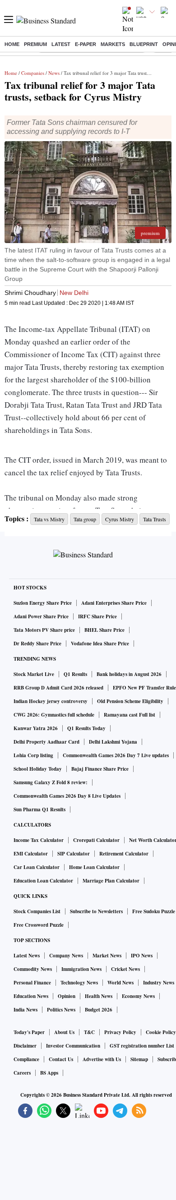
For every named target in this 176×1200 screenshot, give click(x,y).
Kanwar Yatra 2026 (36, 728)
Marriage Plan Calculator (111, 881)
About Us (64, 1032)
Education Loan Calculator (43, 881)
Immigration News (81, 969)
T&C (89, 1032)
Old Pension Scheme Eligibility (130, 701)
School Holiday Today (38, 769)
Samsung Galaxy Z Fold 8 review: (51, 782)
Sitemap (139, 1059)
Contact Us (61, 1059)
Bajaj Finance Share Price (100, 769)
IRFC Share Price (97, 616)
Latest (60, 44)
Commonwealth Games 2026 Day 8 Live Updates (67, 796)
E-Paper (85, 44)
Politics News (61, 1010)
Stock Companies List (37, 911)
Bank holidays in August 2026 (129, 674)
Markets (113, 44)
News (54, 72)
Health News (98, 996)
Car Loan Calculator (37, 867)
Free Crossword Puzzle (39, 925)
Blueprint (144, 44)
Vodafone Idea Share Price (100, 643)
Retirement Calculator (123, 854)
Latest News (27, 955)
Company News (66, 955)
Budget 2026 (98, 1010)
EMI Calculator (31, 854)
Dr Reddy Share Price (37, 643)
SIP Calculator (73, 854)
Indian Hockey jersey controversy (51, 701)
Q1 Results (75, 674)
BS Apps (49, 1073)
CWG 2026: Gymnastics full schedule (54, 715)
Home (12, 44)
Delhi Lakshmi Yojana (113, 742)
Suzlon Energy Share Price (43, 603)
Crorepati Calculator (96, 840)
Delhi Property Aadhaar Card (46, 742)
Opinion (66, 996)
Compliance (26, 1059)
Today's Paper (29, 1032)
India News (25, 1010)
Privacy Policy (120, 1032)
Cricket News (125, 969)
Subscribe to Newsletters (96, 911)
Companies (32, 72)
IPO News (142, 955)
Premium (35, 44)
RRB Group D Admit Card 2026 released (58, 688)
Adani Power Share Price (41, 616)
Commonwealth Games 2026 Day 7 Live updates (116, 755)
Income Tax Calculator (39, 840)
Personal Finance (32, 982)
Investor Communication (73, 1046)
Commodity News (33, 969)
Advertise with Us (102, 1059)
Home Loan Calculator (94, 867)
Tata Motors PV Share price (44, 630)
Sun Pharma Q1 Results (39, 809)
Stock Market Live (34, 674)
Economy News (138, 996)
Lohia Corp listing (33, 755)
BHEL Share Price (104, 630)
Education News (31, 996)
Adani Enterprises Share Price (114, 603)
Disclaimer (25, 1046)
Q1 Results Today (86, 728)
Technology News (79, 982)
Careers (22, 1073)
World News (120, 982)
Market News (107, 955)
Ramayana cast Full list (129, 715)
